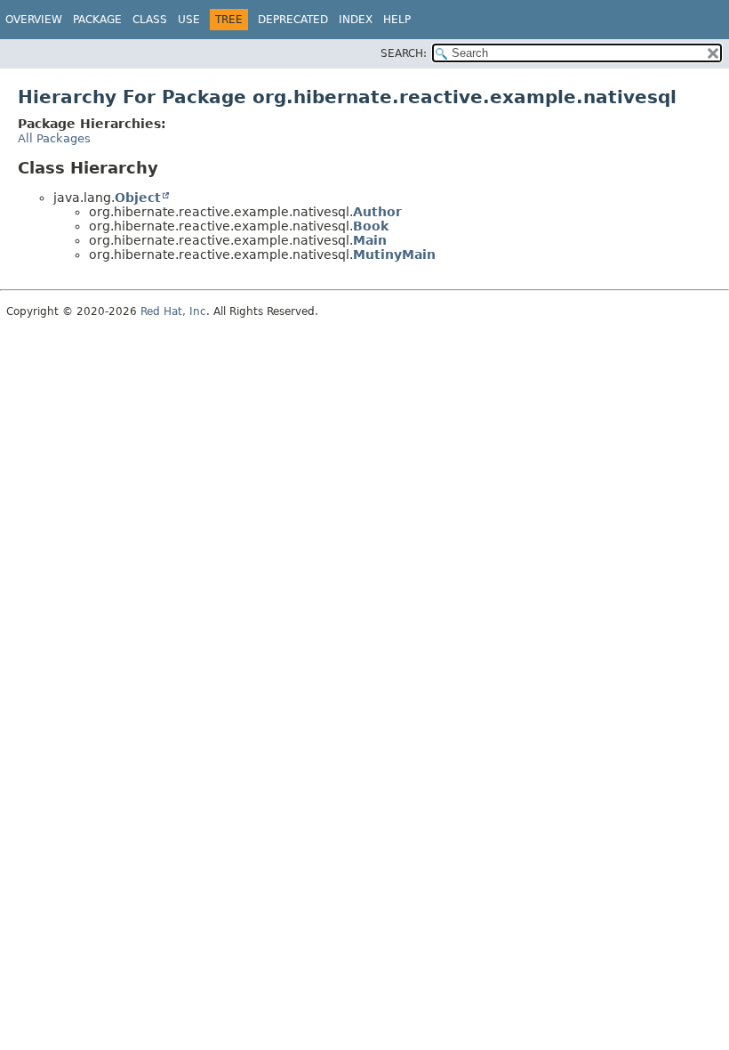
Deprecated (293, 19)
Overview (33, 19)
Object (138, 197)
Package (97, 19)
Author (377, 212)
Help (397, 19)
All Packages (54, 138)
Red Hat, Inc (173, 311)
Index (356, 19)
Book (371, 226)
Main (370, 240)
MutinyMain (394, 254)
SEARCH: (404, 53)
